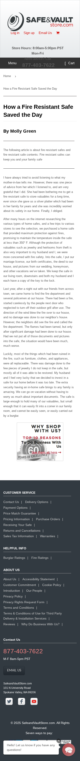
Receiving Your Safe (17, 525)
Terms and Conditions (18, 607)
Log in (15, 33)
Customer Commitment (19, 585)
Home (7, 76)
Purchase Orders (48, 519)
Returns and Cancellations (21, 530)
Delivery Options (36, 502)
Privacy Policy (13, 596)
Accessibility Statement (38, 579)
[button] (68, 749)
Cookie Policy (51, 585)
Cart (70, 63)
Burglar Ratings (14, 557)
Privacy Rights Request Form (23, 602)
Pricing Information (16, 519)
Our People (34, 590)
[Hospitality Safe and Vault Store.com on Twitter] (9, 704)
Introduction (11, 590)
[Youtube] (34, 704)
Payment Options (15, 507)
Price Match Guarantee (19, 513)
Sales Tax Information (18, 536)
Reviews (9, 624)
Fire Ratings (39, 557)
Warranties (47, 536)
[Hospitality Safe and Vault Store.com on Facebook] (21, 704)
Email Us (45, 33)
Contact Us (11, 502)
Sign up (29, 33)
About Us (9, 579)
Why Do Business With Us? (40, 624)
